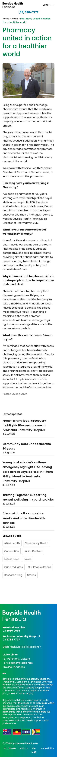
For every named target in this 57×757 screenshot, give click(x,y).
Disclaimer (10, 748)
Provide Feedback (14, 667)
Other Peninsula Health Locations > (22, 646)
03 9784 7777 (11, 639)
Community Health (36, 543)
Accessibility (47, 748)
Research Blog (13, 575)
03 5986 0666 (11, 631)
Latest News (11, 559)
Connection (11, 551)
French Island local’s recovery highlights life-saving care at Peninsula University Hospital (24, 425)
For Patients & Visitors (16, 659)
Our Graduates (13, 567)
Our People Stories (39, 567)
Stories (31, 575)
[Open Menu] (51, 5)
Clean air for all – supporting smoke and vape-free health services (24, 518)
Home (6, 18)
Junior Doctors (33, 551)
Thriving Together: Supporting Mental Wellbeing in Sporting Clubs (28, 497)
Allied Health (12, 543)
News (15, 18)
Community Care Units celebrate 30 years (27, 446)
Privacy (24, 748)
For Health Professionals (18, 663)
